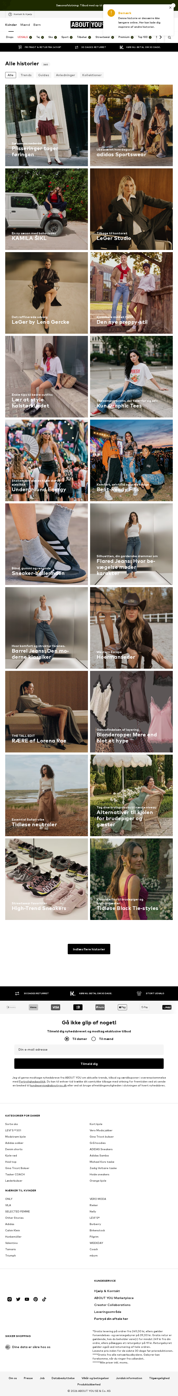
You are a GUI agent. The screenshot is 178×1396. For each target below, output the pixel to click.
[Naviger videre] (160, 37)
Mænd (25, 24)
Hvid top (10, 1161)
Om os (13, 1378)
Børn (37, 24)
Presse (28, 1378)
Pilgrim (94, 1236)
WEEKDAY (96, 1243)
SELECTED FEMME (17, 1211)
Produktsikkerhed (89, 1384)
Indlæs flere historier (89, 949)
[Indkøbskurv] (170, 24)
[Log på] (142, 24)
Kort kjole (96, 1124)
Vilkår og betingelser (95, 1378)
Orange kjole (98, 1180)
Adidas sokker (14, 1143)
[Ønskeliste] (161, 24)
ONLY (8, 1199)
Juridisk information (129, 1378)
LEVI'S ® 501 (13, 1130)
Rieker (94, 1205)
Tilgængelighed (159, 1378)
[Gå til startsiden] (29, 1283)
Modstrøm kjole (15, 1136)
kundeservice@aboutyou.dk (48, 1085)
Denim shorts (14, 1149)
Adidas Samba (99, 1155)
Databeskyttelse (63, 1378)
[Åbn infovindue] (173, 5)
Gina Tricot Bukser (17, 1168)
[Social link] (9, 1299)
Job (42, 1378)
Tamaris (10, 1249)
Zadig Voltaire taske (103, 1168)
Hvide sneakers (99, 1174)
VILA (8, 1205)
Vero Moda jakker (101, 1130)
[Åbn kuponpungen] (133, 24)
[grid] (89, 503)
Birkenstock (97, 1230)
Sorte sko (11, 1124)
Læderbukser (13, 1180)
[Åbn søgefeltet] (168, 37)
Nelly (93, 1211)
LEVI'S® (95, 1217)
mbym (94, 1255)
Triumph (10, 1255)
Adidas (9, 1224)
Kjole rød (11, 1155)
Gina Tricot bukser (102, 1136)
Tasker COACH (15, 1174)
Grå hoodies (98, 1143)
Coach (94, 1249)
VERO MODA (98, 1199)
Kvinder (11, 24)
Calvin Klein (12, 1230)
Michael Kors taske (102, 1161)
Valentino (11, 1243)
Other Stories (14, 1217)
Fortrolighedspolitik (32, 1081)
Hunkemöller (13, 1236)
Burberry (95, 1224)
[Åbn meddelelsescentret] (152, 24)
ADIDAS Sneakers (101, 1149)
